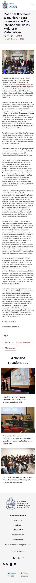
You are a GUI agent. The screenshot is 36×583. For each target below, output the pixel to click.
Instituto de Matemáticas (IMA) (20, 84)
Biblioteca (18, 525)
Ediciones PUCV (18, 530)
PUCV (7, 342)
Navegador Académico (18, 515)
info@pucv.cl (20, 558)
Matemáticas (10, 348)
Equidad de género (23, 342)
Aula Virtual (18, 520)
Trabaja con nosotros (18, 535)
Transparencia (18, 539)
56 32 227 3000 (19, 551)
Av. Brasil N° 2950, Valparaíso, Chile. (20, 545)
